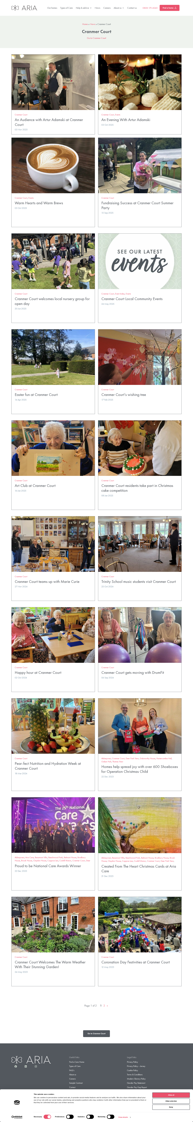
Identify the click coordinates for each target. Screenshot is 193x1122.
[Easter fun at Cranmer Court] (53, 356)
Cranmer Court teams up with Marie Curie (47, 581)
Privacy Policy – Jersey (136, 1066)
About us (117, 7)
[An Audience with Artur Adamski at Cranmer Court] (53, 81)
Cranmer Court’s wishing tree (123, 394)
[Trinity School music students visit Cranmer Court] (139, 543)
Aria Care (29, 857)
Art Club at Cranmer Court (35, 485)
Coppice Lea (52, 860)
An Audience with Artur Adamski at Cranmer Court (49, 122)
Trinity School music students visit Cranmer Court (138, 581)
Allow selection (171, 1101)
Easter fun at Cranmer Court (36, 394)
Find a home (168, 8)
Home (85, 24)
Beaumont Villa (41, 857)
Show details (123, 1117)
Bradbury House (162, 857)
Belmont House (70, 857)
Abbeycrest (106, 758)
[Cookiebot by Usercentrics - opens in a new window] (17, 1117)
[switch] (70, 1117)
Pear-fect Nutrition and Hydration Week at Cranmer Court (48, 766)
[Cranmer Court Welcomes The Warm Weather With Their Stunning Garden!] (53, 924)
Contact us (132, 7)
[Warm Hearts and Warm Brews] (53, 165)
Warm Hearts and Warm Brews (39, 202)
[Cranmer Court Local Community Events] (139, 260)
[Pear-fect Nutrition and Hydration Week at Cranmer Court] (53, 725)
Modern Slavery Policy (136, 1078)
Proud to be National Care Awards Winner (48, 865)
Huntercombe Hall (164, 758)
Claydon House (39, 860)
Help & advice (82, 7)
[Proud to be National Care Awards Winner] (53, 824)
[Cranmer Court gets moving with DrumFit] (139, 634)
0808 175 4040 (150, 7)
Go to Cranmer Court (96, 38)
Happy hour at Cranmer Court (38, 672)
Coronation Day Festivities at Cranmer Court (135, 962)
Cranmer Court (21, 114)
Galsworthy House (147, 758)
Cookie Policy (132, 1070)
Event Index (120, 293)
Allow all (171, 1095)
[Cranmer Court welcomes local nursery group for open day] (53, 260)
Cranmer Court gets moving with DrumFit (132, 672)
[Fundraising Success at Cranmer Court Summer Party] (139, 165)
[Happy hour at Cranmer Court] (53, 634)
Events (117, 114)
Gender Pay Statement (136, 1083)
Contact (72, 1087)
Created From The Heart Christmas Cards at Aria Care (138, 869)
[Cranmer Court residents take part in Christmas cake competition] (139, 447)
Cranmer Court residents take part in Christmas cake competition (137, 488)
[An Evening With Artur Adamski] (139, 81)
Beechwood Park (55, 857)
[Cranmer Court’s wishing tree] (139, 356)
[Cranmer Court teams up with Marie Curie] (53, 543)
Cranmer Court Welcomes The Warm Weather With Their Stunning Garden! (50, 964)
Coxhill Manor (65, 860)
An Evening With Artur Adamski (125, 119)
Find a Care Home (76, 1062)
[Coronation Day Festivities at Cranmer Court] (139, 924)
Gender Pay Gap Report (137, 1087)
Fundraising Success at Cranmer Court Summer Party (137, 205)
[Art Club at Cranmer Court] (53, 447)
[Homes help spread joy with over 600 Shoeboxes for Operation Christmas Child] (139, 725)
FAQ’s (71, 1070)
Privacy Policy (132, 1062)
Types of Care (66, 7)
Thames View (117, 761)
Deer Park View (132, 758)
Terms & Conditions (135, 1074)
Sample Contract (76, 1083)
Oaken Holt (106, 761)
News (97, 7)
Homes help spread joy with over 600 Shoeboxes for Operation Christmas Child (139, 769)
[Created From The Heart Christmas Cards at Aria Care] (139, 824)
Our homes (52, 7)
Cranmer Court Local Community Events (132, 298)
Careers (107, 7)
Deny (171, 1107)
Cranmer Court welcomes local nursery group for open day (52, 301)
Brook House (26, 860)
